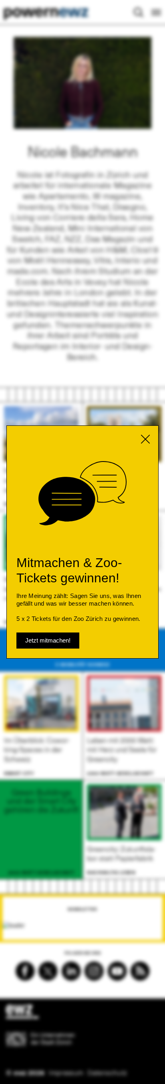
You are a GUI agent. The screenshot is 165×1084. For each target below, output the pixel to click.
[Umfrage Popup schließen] (145, 439)
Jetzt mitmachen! (47, 640)
